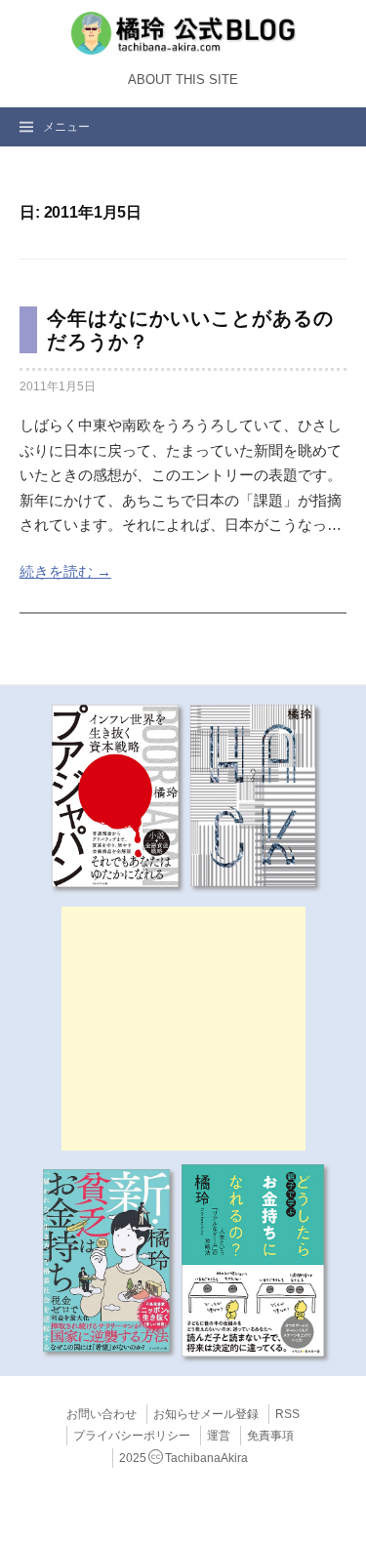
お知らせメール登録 (206, 1414)
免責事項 (270, 1435)
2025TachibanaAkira (183, 1458)
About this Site (183, 80)
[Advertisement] (183, 1029)
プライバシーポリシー (131, 1435)
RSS (287, 1414)
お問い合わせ (101, 1414)
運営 (218, 1435)
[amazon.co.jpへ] (115, 794)
